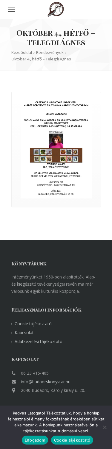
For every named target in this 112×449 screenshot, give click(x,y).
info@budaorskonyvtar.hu (45, 381)
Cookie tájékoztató (33, 323)
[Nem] (105, 427)
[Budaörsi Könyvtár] (56, 15)
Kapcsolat (24, 332)
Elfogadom (35, 440)
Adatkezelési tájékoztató (38, 341)
